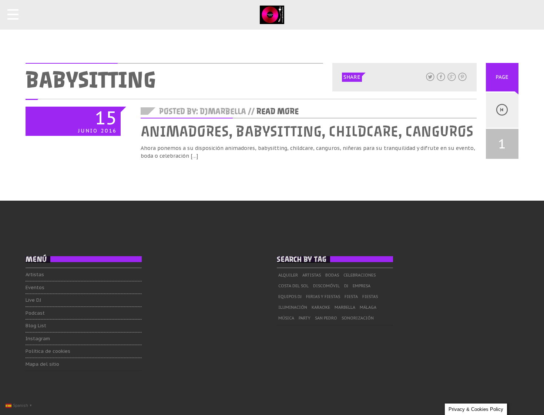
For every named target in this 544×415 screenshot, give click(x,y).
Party (304, 318)
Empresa (361, 285)
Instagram (38, 338)
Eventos (35, 287)
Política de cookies (48, 351)
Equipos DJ (290, 296)
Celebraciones (359, 275)
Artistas (35, 274)
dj (346, 285)
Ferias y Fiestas (323, 296)
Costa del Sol (293, 285)
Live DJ (33, 300)
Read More (277, 111)
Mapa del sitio (42, 364)
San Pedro (326, 318)
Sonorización (358, 318)
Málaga (368, 307)
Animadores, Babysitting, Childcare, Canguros (307, 131)
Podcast (35, 313)
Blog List (36, 325)
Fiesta (351, 296)
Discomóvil (326, 285)
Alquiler (288, 275)
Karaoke (321, 307)
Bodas (332, 275)
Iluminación (292, 307)
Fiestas (370, 296)
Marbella (345, 307)
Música (286, 318)
